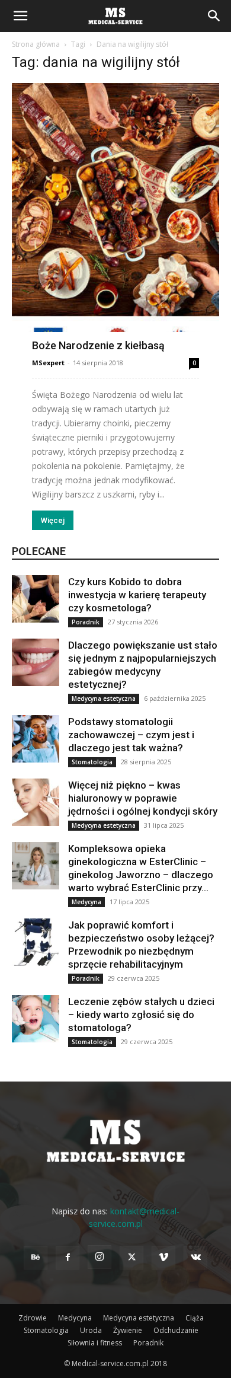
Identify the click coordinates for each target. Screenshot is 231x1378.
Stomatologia (92, 762)
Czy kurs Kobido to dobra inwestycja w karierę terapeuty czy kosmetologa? (137, 595)
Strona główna (36, 44)
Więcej (53, 520)
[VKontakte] (195, 1257)
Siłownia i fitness (95, 1343)
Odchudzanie (175, 1330)
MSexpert (48, 362)
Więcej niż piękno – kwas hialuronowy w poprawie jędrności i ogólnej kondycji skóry (142, 798)
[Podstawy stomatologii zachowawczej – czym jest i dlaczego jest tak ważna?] (35, 739)
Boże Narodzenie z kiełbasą (98, 345)
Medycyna (86, 902)
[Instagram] (99, 1257)
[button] (20, 16)
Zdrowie (32, 1318)
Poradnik (86, 622)
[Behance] (35, 1257)
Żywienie (127, 1330)
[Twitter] (131, 1257)
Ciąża (194, 1318)
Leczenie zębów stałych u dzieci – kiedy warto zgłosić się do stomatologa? (141, 1015)
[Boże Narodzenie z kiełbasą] (115, 216)
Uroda (91, 1330)
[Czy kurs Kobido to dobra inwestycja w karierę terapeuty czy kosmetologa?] (35, 599)
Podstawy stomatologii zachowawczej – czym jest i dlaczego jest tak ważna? (131, 735)
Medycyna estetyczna (104, 698)
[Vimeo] (163, 1257)
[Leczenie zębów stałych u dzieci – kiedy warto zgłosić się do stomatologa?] (35, 1018)
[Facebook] (67, 1257)
